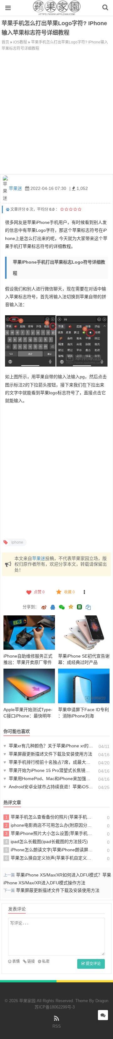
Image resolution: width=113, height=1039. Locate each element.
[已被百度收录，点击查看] (7, 209)
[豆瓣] (79, 606)
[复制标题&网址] (88, 608)
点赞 (39, 592)
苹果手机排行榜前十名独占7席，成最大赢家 (48, 762)
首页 (5, 42)
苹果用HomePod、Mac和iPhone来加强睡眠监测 (48, 778)
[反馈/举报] (84, 592)
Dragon (101, 1000)
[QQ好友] (52, 608)
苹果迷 (15, 188)
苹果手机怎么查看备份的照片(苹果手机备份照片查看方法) (49, 816)
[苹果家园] (56, 12)
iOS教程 (20, 42)
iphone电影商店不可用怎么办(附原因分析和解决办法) (49, 825)
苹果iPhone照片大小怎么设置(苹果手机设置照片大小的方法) (49, 833)
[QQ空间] (70, 606)
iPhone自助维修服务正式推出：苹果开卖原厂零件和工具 (27, 662)
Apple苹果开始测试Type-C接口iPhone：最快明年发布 (27, 716)
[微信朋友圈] (62, 608)
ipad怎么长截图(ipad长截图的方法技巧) (46, 841)
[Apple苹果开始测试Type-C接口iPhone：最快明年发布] (29, 686)
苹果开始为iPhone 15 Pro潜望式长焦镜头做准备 (48, 770)
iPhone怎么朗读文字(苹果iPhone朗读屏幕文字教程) (49, 849)
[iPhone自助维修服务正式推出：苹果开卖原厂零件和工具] (29, 632)
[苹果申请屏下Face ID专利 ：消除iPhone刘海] (84, 686)
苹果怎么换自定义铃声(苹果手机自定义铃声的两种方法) (49, 857)
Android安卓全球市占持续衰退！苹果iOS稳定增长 (48, 786)
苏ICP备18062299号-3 (55, 1007)
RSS (56, 1026)
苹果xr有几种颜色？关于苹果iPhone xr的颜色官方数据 (48, 745)
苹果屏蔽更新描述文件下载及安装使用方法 (47, 753)
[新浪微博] (43, 608)
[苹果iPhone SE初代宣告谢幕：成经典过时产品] (84, 632)
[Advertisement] (56, 111)
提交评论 (93, 964)
